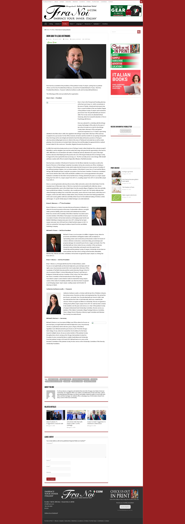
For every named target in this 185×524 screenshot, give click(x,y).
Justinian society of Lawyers (54, 381)
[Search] (141, 1)
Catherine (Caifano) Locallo (81, 379)
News (71, 24)
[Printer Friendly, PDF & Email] (51, 42)
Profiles (65, 24)
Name (48, 460)
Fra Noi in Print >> (48, 1)
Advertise (75, 1)
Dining (51, 24)
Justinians (67, 381)
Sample (62, 1)
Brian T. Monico (53, 379)
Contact (110, 1)
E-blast (88, 1)
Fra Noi (49, 39)
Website (48, 472)
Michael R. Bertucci (90, 381)
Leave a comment (76, 39)
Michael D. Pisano (77, 381)
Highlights (96, 24)
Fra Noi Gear (95, 1)
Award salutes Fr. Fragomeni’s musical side (54, 422)
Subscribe (68, 1)
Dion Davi (94, 379)
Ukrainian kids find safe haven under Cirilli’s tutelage (74, 423)
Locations (82, 1)
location (131, 499)
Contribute (104, 1)
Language (79, 24)
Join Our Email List (125, 131)
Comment (49, 443)
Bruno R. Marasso (65, 379)
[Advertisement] (125, 39)
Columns (57, 24)
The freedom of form (128, 187)
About (56, 1)
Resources (87, 24)
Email (48, 466)
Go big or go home (127, 171)
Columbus (105, 24)
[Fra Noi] (73, 12)
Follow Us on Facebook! (51, 513)
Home (45, 24)
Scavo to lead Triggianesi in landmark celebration (96, 422)
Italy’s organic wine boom (129, 195)
